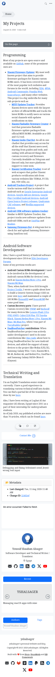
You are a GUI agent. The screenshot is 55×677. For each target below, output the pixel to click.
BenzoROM (39, 299)
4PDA (47, 89)
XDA (41, 89)
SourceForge (13, 95)
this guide (31, 338)
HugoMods (35, 654)
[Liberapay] (25, 663)
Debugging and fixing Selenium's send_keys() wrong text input (26, 469)
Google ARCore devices (28, 195)
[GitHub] (16, 566)
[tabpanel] (27, 597)
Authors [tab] (15, 620)
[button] (27, 426)
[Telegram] (33, 566)
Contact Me (25, 436)
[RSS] (27, 566)
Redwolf (45, 309)
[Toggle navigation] (50, 3)
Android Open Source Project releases (27, 200)
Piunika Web (35, 92)
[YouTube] (45, 566)
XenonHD (23, 299)
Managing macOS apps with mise (20, 603)
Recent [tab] (27, 579)
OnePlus (35, 221)
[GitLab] (19, 663)
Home (8, 14)
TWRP (33, 309)
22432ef (25, 496)
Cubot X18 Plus (27, 316)
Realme (11, 224)
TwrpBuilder (14, 325)
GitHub (19, 64)
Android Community (17, 92)
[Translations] (20, 426)
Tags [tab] (39, 620)
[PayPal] (36, 663)
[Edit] (35, 426)
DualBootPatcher (16, 328)
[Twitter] (39, 566)
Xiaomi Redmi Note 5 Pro (28, 280)
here (20, 296)
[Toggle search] (46, 3)
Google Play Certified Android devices (27, 196)
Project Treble (14, 290)
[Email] (10, 566)
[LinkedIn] (22, 566)
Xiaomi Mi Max (15, 283)
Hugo (27, 654)
